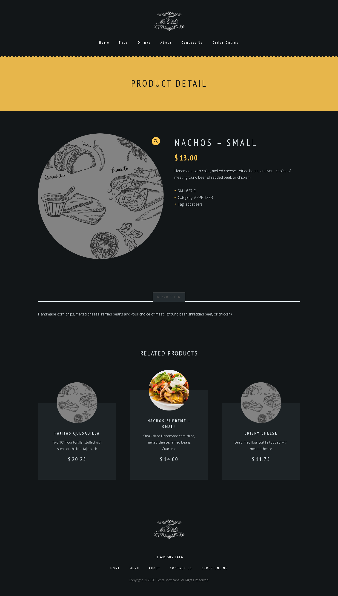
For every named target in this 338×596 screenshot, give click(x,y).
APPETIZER (203, 197)
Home (104, 42)
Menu (134, 568)
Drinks (144, 42)
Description (169, 297)
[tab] (169, 297)
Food (124, 42)
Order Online (225, 42)
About (166, 42)
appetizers (194, 204)
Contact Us (192, 42)
